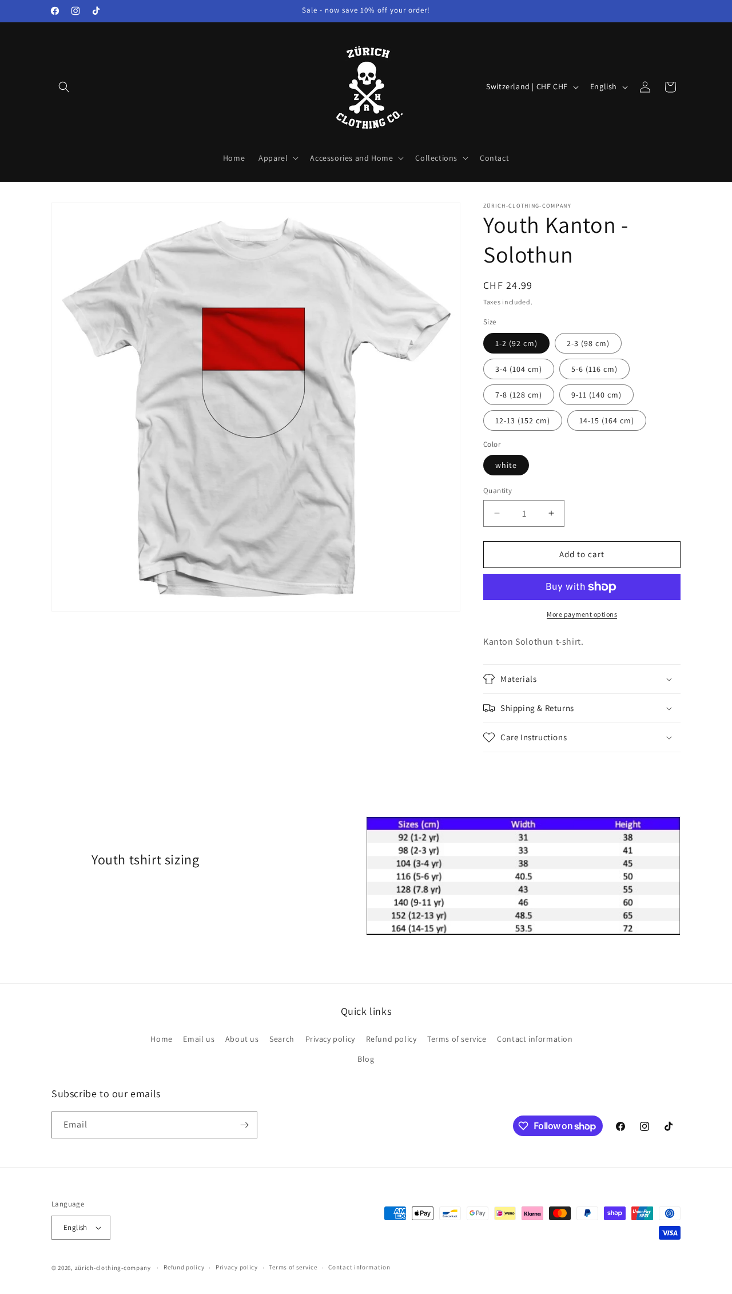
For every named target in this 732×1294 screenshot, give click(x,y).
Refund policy (391, 1039)
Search (282, 1039)
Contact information (534, 1039)
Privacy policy (330, 1039)
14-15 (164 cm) (606, 420)
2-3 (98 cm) (588, 343)
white (506, 465)
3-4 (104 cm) (518, 369)
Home (161, 1039)
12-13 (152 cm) (522, 420)
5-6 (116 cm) (594, 369)
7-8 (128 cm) (518, 395)
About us (242, 1039)
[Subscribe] (244, 1125)
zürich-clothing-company (113, 1268)
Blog (365, 1059)
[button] (64, 87)
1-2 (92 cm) (516, 343)
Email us (198, 1039)
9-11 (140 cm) (596, 395)
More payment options (582, 614)
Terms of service (457, 1039)
